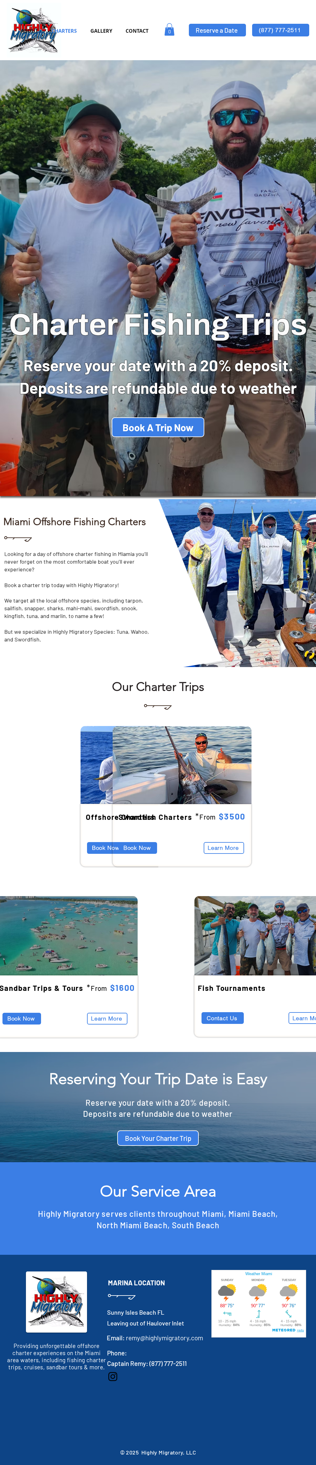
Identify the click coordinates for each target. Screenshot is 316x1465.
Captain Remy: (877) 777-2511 (147, 1363)
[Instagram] (113, 1377)
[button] (169, 29)
